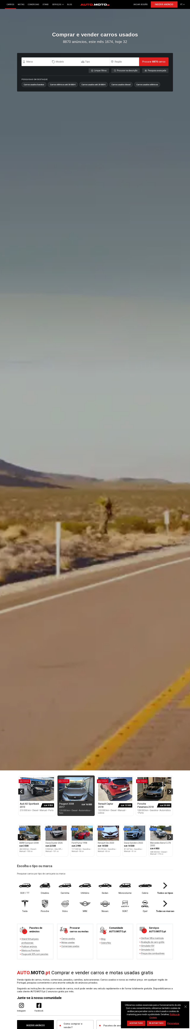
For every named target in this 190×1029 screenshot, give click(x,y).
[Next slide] (170, 792)
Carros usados (68, 938)
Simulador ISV (147, 946)
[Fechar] (186, 1005)
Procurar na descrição (127, 70)
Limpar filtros (100, 70)
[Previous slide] (21, 792)
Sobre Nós (106, 943)
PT (181, 4)
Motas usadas (68, 942)
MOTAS (21, 4)
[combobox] (37, 62)
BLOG (69, 4)
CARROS (10, 4)
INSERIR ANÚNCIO (164, 4)
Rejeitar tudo (156, 1023)
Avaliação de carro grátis (152, 942)
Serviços (56, 4)
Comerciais (33, 4)
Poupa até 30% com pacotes (35, 954)
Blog (103, 939)
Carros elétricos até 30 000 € (63, 84)
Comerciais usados (70, 946)
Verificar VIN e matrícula (152, 938)
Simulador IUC (147, 950)
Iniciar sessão (141, 4)
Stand (46, 4)
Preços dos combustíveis (152, 953)
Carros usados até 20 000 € (93, 84)
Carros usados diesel (120, 84)
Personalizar (173, 1023)
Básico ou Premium (31, 950)
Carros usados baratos (34, 84)
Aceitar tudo (136, 1023)
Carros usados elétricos (147, 84)
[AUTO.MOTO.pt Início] (95, 4)
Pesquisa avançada (157, 70)
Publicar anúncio (29, 946)
